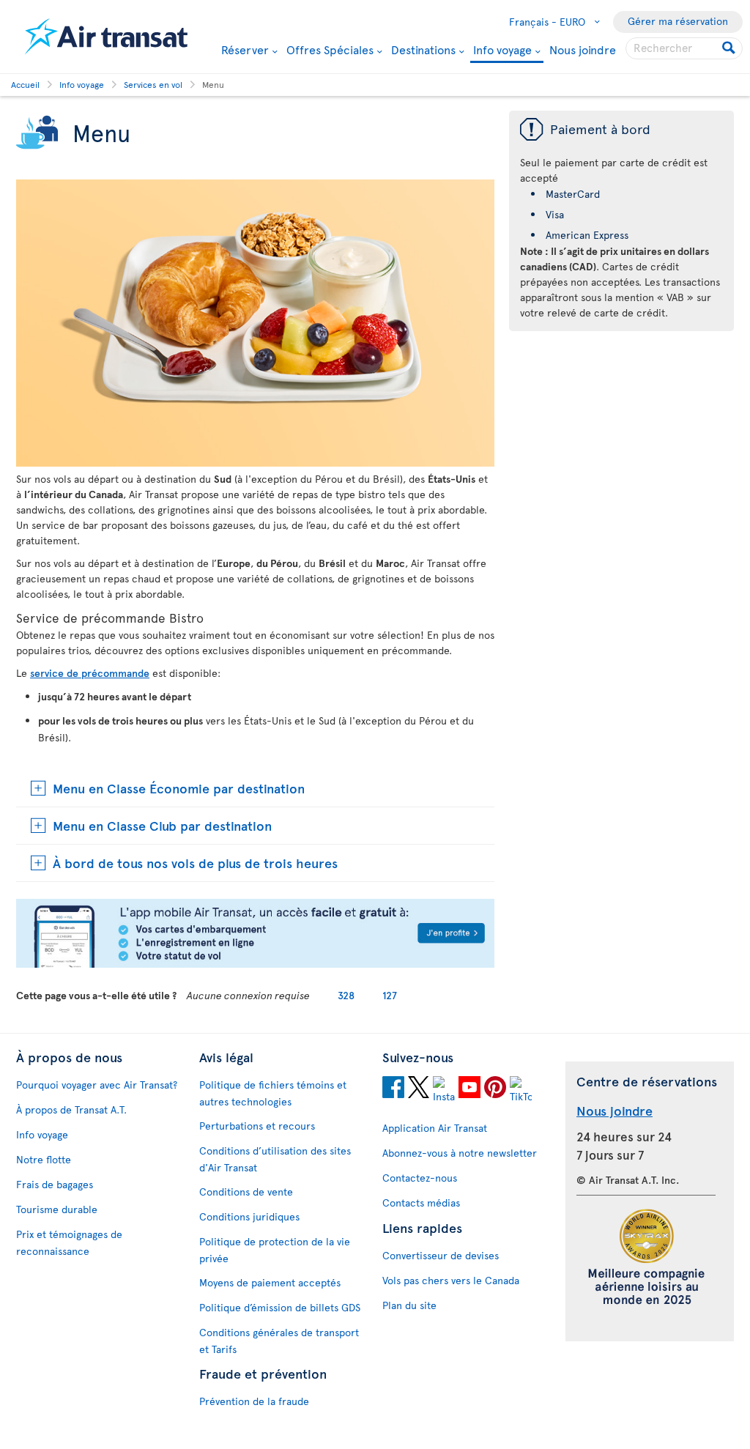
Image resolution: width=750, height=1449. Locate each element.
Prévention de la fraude (254, 1401)
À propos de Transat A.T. (71, 1109)
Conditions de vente (246, 1191)
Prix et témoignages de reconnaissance (69, 1242)
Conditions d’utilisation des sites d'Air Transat (275, 1159)
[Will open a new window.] (393, 1089)
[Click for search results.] (730, 48)
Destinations (423, 49)
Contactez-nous (419, 1178)
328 (346, 995)
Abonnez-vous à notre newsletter (459, 1153)
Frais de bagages (54, 1184)
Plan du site (409, 1305)
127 (389, 995)
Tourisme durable (56, 1209)
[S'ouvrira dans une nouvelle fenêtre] (255, 964)
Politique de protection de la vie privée (274, 1249)
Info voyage (502, 50)
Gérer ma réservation (678, 21)
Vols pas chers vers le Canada (450, 1280)
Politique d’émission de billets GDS (279, 1307)
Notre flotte (43, 1159)
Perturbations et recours (257, 1126)
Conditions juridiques (249, 1216)
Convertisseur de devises (440, 1255)
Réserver (245, 49)
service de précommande (89, 673)
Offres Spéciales (329, 49)
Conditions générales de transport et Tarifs (279, 1340)
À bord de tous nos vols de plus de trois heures (195, 862)
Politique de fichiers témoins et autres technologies (272, 1093)
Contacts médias (421, 1202)
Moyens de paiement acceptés (270, 1282)
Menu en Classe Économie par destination (179, 788)
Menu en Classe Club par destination (162, 825)
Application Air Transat (434, 1128)
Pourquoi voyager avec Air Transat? (96, 1085)
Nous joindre (582, 49)
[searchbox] (684, 48)
